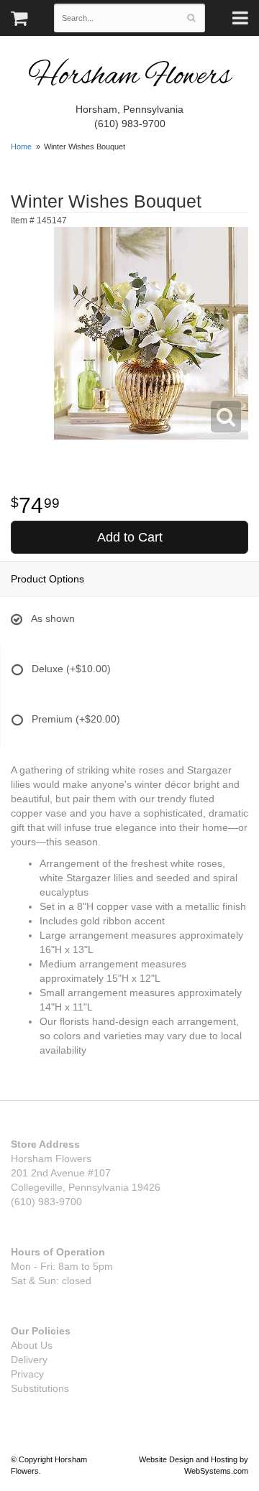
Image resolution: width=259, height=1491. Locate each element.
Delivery (29, 1359)
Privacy (27, 1374)
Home (21, 146)
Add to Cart (130, 537)
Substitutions (40, 1388)
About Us (32, 1345)
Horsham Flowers (129, 77)
